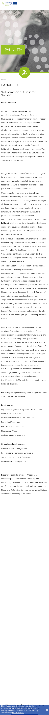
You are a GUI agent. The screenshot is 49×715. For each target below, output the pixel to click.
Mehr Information (18, 713)
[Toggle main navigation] (44, 4)
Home (3, 79)
